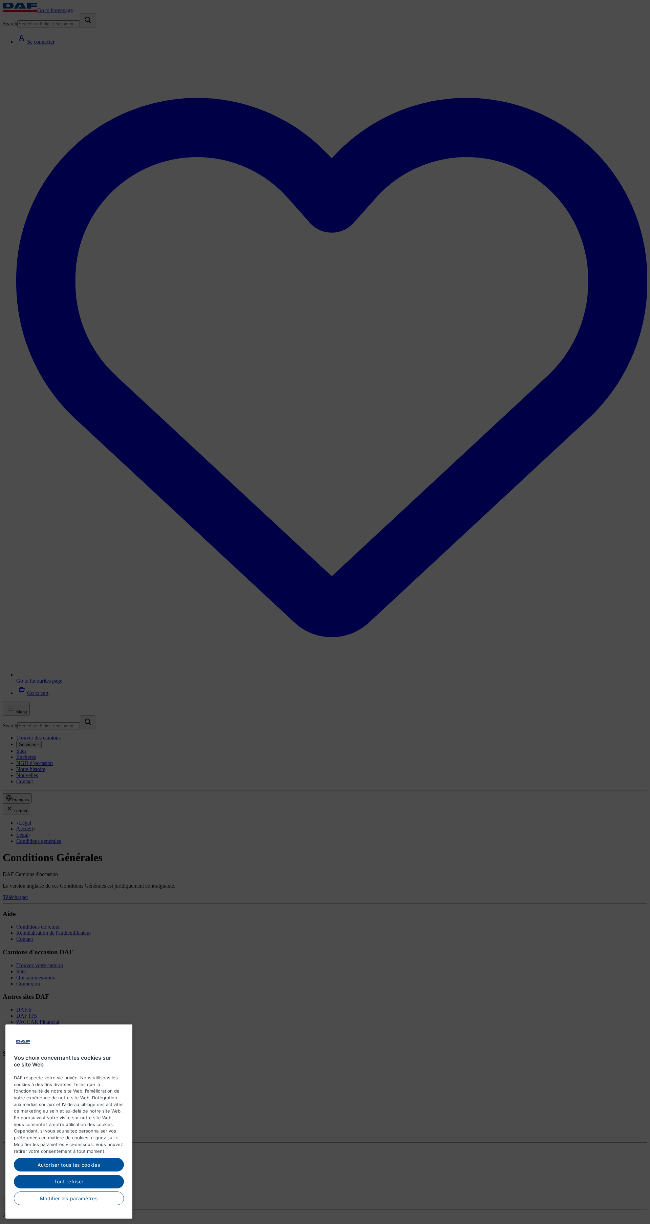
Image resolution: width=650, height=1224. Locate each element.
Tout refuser (69, 1181)
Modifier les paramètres (69, 1198)
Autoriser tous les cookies (69, 1164)
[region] (68, 1121)
